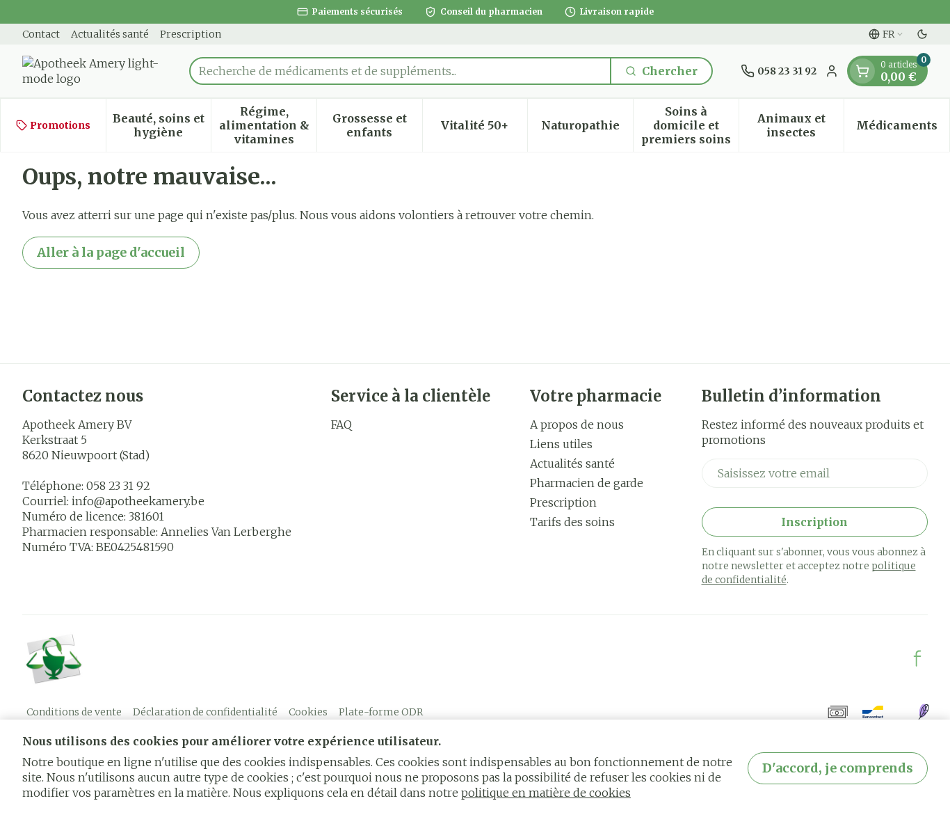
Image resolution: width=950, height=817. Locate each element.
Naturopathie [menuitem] (587, 128)
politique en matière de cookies (546, 793)
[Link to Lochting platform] (923, 712)
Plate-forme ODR (381, 712)
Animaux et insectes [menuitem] (800, 125)
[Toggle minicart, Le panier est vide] (862, 71)
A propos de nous (577, 424)
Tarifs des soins (572, 522)
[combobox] (400, 71)
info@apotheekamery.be (138, 501)
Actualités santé (110, 34)
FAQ (341, 424)
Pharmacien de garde (586, 483)
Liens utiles (561, 444)
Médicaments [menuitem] (902, 128)
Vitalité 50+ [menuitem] (484, 128)
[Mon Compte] (832, 71)
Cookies (308, 712)
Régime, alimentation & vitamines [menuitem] (267, 125)
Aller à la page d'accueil (111, 252)
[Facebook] (917, 658)
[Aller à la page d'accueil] (91, 71)
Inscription (814, 522)
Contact (41, 34)
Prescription (190, 34)
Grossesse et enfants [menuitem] (377, 125)
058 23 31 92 (118, 486)
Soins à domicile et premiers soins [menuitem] (690, 125)
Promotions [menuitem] (60, 125)
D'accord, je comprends (837, 768)
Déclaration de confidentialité (205, 712)
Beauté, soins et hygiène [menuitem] (162, 125)
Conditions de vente (74, 712)
